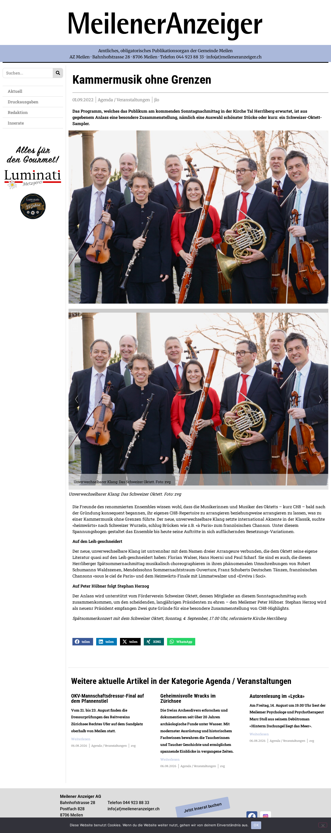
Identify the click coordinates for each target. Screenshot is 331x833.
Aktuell (15, 91)
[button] (82, 641)
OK (256, 825)
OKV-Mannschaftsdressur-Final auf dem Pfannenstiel (107, 698)
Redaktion (18, 112)
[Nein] (322, 825)
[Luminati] (32, 223)
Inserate (16, 123)
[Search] (58, 73)
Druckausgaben (23, 101)
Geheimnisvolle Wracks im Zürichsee (188, 698)
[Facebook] (251, 816)
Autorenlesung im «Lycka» (277, 696)
